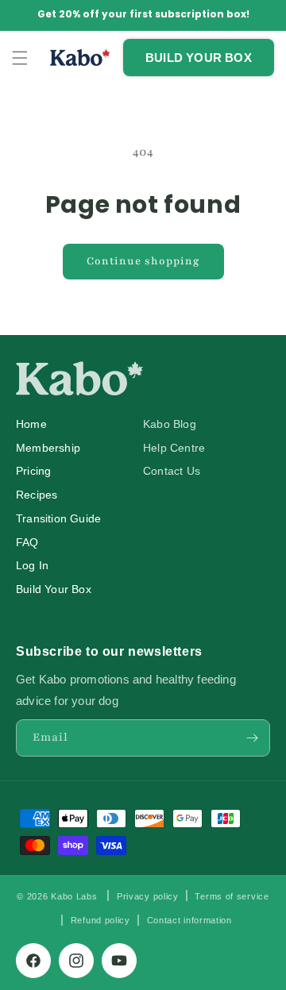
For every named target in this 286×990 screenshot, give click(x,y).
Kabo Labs (74, 895)
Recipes (36, 495)
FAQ (27, 543)
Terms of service (232, 896)
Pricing (33, 471)
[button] (19, 57)
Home (31, 424)
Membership (48, 448)
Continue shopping (143, 261)
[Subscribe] (251, 738)
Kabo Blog (169, 424)
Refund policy (100, 920)
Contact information (189, 920)
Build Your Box (53, 589)
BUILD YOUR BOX (198, 57)
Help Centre (174, 448)
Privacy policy (148, 896)
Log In (32, 566)
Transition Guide (58, 519)
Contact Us (171, 471)
